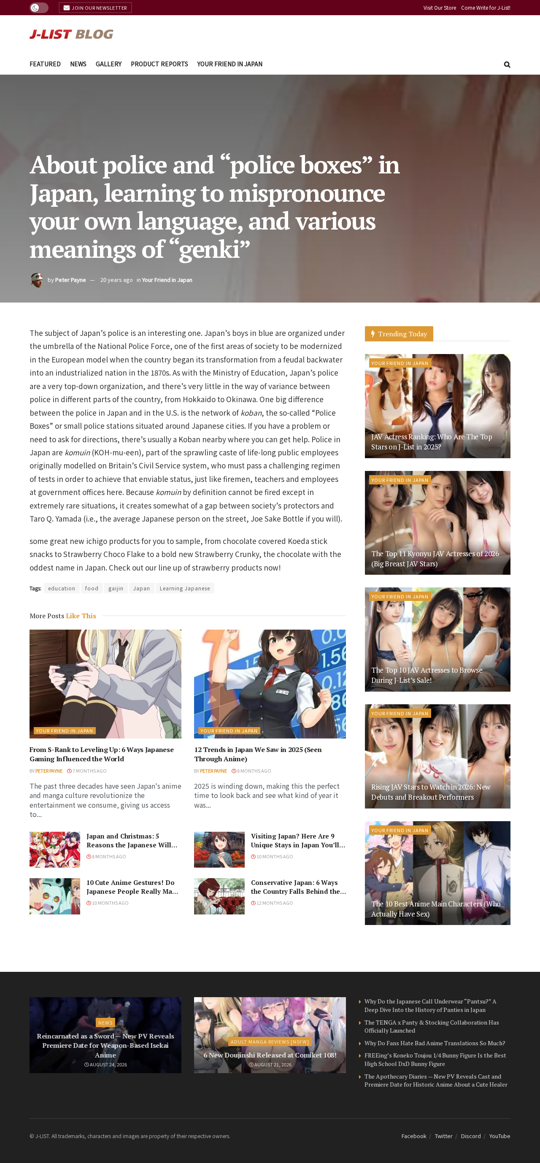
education (62, 588)
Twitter (444, 1136)
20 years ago (116, 280)
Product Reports (159, 64)
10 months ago (274, 856)
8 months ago (253, 770)
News (78, 64)
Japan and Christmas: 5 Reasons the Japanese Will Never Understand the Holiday (128, 849)
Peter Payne (70, 280)
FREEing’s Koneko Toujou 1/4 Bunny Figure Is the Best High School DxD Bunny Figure (435, 1059)
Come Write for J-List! (485, 7)
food (92, 588)
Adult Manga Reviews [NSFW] (270, 1041)
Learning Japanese (185, 588)
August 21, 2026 (273, 1064)
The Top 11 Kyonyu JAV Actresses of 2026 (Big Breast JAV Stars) (435, 558)
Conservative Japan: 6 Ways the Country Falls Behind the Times (295, 891)
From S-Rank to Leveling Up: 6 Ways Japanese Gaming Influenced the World (101, 754)
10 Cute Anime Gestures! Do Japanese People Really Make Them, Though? (133, 891)
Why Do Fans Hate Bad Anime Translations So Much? (434, 1043)
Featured (45, 64)
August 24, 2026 (108, 1064)
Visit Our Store (440, 7)
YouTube (499, 1136)
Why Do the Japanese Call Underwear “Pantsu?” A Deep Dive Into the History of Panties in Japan (430, 1005)
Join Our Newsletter (99, 7)
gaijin (116, 588)
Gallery (109, 64)
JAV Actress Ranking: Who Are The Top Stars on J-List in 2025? (431, 442)
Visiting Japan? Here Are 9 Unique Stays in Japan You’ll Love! (295, 845)
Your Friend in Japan (229, 64)
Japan (141, 588)
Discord (471, 1136)
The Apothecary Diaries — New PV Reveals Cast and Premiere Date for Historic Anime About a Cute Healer (436, 1080)
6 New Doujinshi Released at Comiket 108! (269, 1055)
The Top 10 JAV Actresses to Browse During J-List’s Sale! (426, 675)
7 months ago (89, 770)
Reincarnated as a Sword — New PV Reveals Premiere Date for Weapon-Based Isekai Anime (105, 1045)
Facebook (414, 1136)
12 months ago (274, 902)
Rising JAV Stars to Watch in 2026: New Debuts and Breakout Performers (430, 792)
